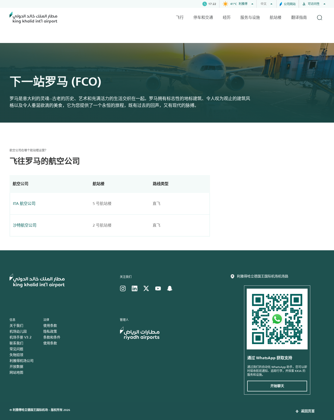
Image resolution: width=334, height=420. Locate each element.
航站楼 (275, 17)
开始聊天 (277, 386)
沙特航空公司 (24, 225)
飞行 (180, 17)
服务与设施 (250, 17)
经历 (227, 17)
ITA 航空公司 (24, 203)
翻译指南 (299, 17)
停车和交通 (203, 17)
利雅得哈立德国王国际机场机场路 (262, 276)
